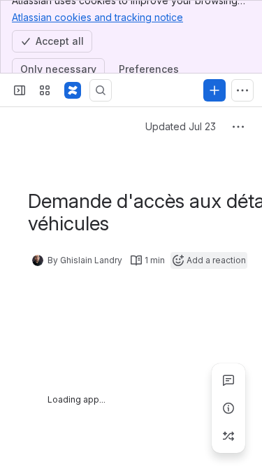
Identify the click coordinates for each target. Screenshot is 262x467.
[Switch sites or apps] (45, 90)
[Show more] (242, 90)
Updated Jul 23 (180, 126)
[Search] (100, 90)
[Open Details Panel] (228, 408)
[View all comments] (228, 380)
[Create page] (228, 436)
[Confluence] (72, 90)
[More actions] (238, 127)
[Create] (214, 90)
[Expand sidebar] (19, 90)
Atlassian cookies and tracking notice (97, 17)
